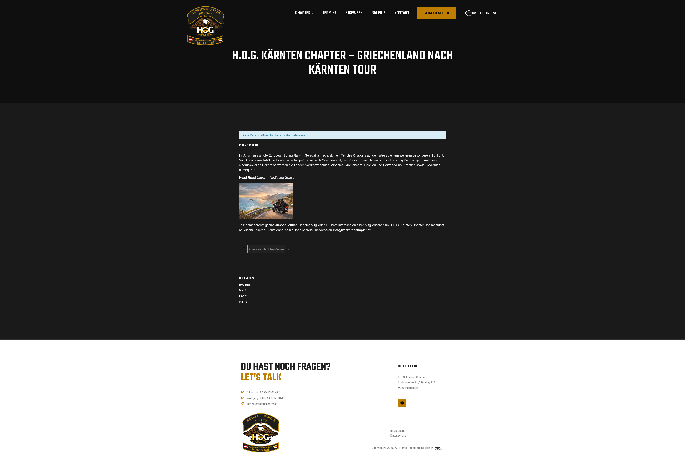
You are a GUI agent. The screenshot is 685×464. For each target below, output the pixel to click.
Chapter (303, 13)
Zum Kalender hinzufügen (266, 249)
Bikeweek (354, 13)
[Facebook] (402, 403)
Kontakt (401, 13)
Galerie (378, 13)
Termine (329, 13)
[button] (436, 13)
